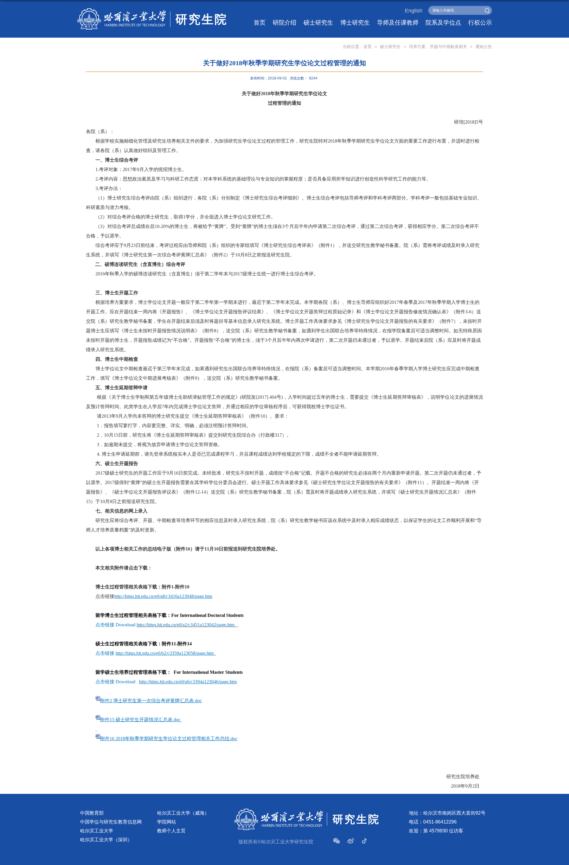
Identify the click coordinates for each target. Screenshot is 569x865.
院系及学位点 (443, 22)
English (413, 11)
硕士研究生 (318, 22)
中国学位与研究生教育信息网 (111, 821)
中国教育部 (92, 812)
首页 (260, 22)
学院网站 (166, 821)
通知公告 (483, 46)
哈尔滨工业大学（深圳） (106, 839)
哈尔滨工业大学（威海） (183, 812)
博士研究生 (355, 22)
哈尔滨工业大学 (96, 830)
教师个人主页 (171, 830)
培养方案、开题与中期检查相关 (438, 46)
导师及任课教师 (397, 22)
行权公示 (480, 22)
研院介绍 (284, 22)
